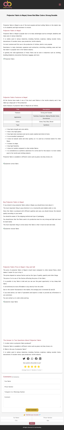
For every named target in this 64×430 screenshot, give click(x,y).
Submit (32, 423)
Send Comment (32, 410)
